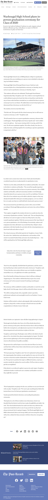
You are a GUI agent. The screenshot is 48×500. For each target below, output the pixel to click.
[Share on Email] (37, 431)
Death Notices (22, 488)
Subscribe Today (38, 253)
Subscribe (38, 2)
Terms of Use (8, 497)
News (31, 33)
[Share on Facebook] (17, 431)
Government (8, 485)
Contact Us (33, 485)
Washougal (8, 7)
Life (34, 7)
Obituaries (39, 7)
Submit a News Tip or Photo (36, 486)
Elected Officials (22, 491)
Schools (14, 7)
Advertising (33, 489)
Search (23, 2)
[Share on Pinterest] (29, 431)
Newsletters (30, 2)
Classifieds (21, 489)
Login (45, 2)
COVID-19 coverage (26, 33)
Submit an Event (34, 488)
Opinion (45, 7)
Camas (2, 7)
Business (30, 7)
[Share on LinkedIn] (25, 431)
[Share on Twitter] (21, 431)
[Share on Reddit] (33, 431)
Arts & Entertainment (22, 7)
